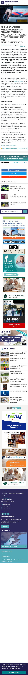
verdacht (8, 145)
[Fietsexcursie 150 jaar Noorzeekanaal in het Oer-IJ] (4, 374)
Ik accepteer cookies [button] (14, 672)
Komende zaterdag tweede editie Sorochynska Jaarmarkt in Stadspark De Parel (18, 366)
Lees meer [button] (17, 668)
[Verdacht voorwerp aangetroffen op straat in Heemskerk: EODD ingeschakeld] (4, 354)
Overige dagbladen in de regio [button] (9, 546)
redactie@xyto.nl (7, 506)
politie (3, 145)
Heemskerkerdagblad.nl (11, 1)
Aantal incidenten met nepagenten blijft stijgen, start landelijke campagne (18, 188)
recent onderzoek (18, 81)
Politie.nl (22, 46)
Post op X (15, 173)
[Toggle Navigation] (25, 3)
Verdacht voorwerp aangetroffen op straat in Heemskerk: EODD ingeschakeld (18, 353)
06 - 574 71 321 (20, 162)
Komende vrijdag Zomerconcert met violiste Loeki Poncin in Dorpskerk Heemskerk (18, 379)
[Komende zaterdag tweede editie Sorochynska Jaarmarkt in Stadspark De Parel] (4, 367)
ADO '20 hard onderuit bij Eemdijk (18, 391)
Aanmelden (5, 526)
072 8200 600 (6, 504)
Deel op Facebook (15, 170)
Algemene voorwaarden (7, 551)
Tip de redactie (15, 177)
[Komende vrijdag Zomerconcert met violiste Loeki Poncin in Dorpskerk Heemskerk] (4, 380)
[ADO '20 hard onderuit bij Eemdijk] (4, 393)
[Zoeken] (25, 211)
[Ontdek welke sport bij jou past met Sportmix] (4, 361)
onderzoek (13, 145)
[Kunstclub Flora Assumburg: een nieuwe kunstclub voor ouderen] (4, 387)
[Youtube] (5, 514)
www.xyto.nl (6, 508)
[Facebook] (2, 514)
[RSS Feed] (8, 514)
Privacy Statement (6, 556)
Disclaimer (4, 553)
